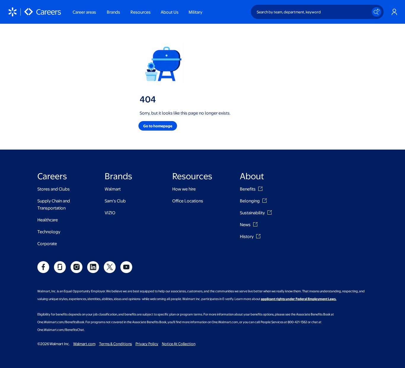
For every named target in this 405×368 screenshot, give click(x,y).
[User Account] (394, 11)
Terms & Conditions (115, 343)
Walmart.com (84, 343)
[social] (43, 267)
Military (195, 12)
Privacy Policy (146, 343)
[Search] (376, 12)
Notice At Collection (178, 343)
